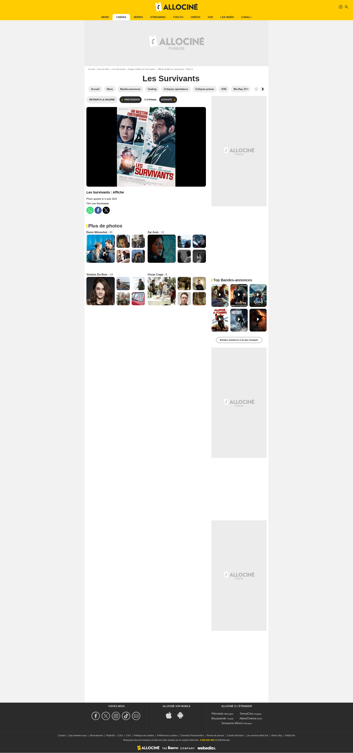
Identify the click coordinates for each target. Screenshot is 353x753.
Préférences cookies (167, 735)
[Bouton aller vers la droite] (262, 89)
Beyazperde (218, 718)
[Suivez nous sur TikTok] (126, 716)
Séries (138, 17)
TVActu (178, 17)
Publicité (110, 735)
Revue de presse (215, 735)
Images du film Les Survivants (141, 69)
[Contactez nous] (136, 716)
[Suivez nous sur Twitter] (106, 716)
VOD (210, 17)
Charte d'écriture (235, 735)
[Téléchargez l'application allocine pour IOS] (170, 715)
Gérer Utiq (276, 735)
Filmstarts (218, 713)
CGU (120, 735)
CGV (128, 735)
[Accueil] (176, 7)
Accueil (91, 69)
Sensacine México (232, 723)
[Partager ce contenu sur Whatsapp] (90, 210)
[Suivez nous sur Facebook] (96, 716)
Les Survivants (118, 69)
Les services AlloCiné (257, 735)
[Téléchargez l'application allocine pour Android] (182, 715)
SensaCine (246, 713)
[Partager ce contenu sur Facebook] (98, 210)
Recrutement (96, 735)
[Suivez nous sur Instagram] (116, 716)
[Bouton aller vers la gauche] (256, 89)
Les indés (227, 17)
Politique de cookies (144, 735)
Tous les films (103, 69)
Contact (62, 735)
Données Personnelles (192, 735)
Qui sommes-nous (78, 735)
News (105, 17)
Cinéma (121, 17)
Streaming (158, 17)
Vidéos (195, 17)
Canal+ (246, 17)
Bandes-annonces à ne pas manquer (239, 340)
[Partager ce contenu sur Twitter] (106, 210)
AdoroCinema (248, 718)
